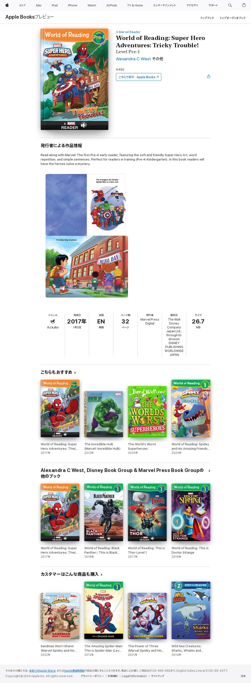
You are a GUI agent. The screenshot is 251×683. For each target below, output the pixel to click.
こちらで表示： (137, 77)
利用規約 (113, 676)
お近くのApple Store (42, 670)
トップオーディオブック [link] (233, 18)
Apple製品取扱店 (74, 670)
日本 (243, 676)
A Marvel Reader (128, 32)
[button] (230, 5)
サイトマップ (157, 676)
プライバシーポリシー (92, 676)
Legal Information (134, 676)
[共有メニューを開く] (209, 77)
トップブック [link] (207, 18)
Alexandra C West (133, 59)
